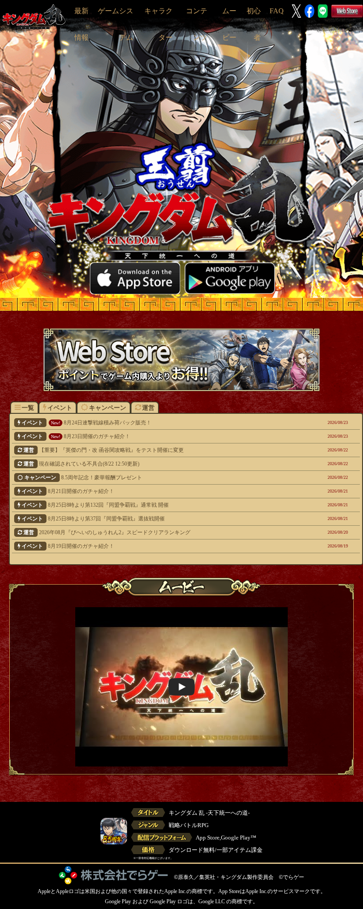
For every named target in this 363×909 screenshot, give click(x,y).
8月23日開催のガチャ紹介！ (156, 436)
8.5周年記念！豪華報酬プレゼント (158, 477)
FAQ (277, 11)
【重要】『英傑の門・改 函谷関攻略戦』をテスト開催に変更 (157, 450)
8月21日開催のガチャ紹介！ (156, 491)
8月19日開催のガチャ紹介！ (156, 546)
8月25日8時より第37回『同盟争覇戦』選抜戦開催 (156, 519)
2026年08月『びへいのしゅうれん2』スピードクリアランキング (157, 532)
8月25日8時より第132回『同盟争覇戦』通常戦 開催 (156, 505)
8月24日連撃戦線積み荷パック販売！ (156, 423)
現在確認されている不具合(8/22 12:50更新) (157, 464)
